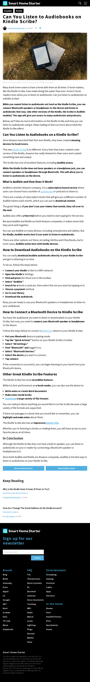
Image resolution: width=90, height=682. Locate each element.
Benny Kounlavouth (17, 28)
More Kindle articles (66, 468)
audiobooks (47, 191)
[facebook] (36, 28)
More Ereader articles (23, 468)
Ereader (8, 10)
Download (10, 398)
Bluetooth (47, 330)
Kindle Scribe (19, 149)
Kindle (19, 10)
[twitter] (40, 28)
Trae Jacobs (9, 516)
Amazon (6, 493)
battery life (52, 422)
